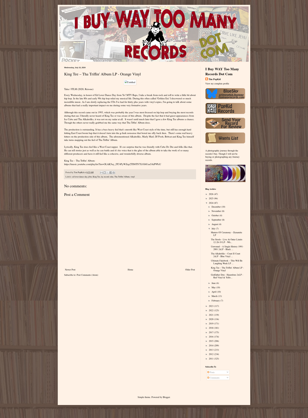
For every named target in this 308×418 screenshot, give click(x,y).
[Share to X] (107, 172)
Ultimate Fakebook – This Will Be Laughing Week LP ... (226, 262)
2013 (211, 349)
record (106, 176)
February (216, 300)
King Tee (96, 176)
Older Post (190, 269)
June (214, 283)
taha (111, 176)
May (214, 287)
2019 (211, 323)
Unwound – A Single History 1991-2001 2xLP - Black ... (227, 248)
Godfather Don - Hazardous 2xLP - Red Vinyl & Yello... (227, 276)
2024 (211, 202)
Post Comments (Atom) (87, 274)
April (214, 291)
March (215, 296)
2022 (211, 310)
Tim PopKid (215, 79)
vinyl (133, 176)
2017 (211, 332)
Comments (214, 377)
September (217, 219)
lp (102, 176)
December (216, 206)
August (215, 224)
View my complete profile (217, 83)
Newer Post (70, 269)
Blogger (166, 397)
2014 (211, 345)
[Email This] (101, 172)
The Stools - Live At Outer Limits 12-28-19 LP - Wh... (226, 241)
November (217, 211)
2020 (211, 319)
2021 (211, 314)
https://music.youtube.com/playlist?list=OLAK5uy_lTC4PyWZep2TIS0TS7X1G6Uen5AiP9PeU (112, 164)
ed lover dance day (79, 176)
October (215, 215)
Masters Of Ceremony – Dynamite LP (226, 234)
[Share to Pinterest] (113, 172)
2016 (211, 336)
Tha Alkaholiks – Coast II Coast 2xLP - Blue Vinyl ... (225, 255)
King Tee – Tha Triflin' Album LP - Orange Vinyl (227, 269)
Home (130, 269)
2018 (211, 327)
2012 (211, 354)
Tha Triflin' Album (122, 176)
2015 (211, 340)
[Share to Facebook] (110, 172)
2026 (211, 194)
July (214, 228)
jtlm (90, 176)
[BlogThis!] (104, 172)
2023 (211, 305)
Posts (211, 372)
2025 (211, 198)
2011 (211, 358)
